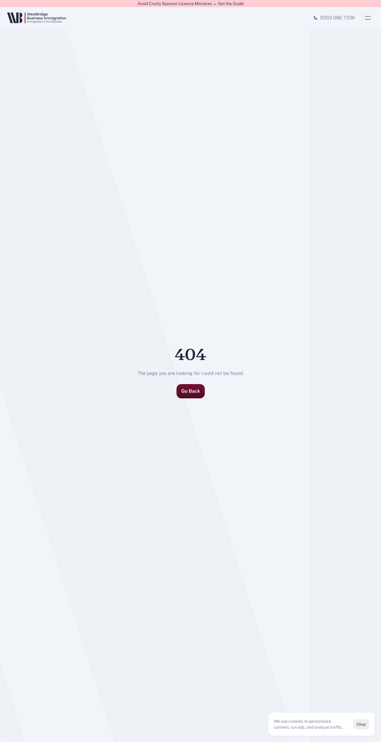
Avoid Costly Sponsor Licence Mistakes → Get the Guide (191, 3)
